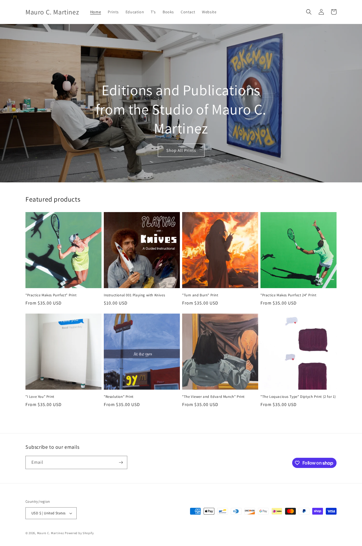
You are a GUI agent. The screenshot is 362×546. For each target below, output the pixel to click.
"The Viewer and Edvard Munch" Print (213, 396)
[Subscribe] (121, 462)
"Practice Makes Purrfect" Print (51, 295)
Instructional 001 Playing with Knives (134, 295)
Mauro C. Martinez (50, 533)
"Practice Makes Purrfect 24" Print (288, 295)
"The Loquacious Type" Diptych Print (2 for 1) (298, 396)
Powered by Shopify (79, 533)
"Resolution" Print (118, 396)
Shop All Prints (181, 150)
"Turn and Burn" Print (200, 295)
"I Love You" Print (39, 396)
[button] (309, 12)
